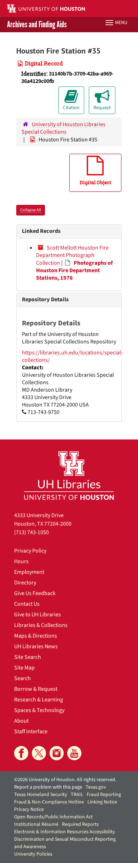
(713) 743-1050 (31, 532)
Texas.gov (96, 787)
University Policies (33, 854)
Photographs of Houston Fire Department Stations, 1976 (74, 270)
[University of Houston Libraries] (69, 475)
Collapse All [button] (30, 210)
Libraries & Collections (41, 625)
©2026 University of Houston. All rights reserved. (65, 779)
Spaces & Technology (39, 710)
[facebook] (21, 753)
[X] (39, 753)
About (21, 721)
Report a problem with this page (48, 787)
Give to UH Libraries (37, 614)
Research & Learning (38, 700)
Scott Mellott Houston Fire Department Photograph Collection (72, 255)
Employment (29, 572)
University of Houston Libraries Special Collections (63, 128)
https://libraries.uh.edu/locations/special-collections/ (72, 356)
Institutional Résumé (36, 824)
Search (22, 678)
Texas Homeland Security (40, 794)
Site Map (24, 668)
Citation (71, 107)
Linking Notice (102, 802)
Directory (25, 583)
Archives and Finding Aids (37, 24)
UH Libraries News (36, 646)
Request (102, 107)
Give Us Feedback (35, 593)
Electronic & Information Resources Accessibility (64, 831)
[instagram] (57, 753)
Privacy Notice (29, 809)
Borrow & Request (35, 689)
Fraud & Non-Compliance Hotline (49, 802)
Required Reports (80, 824)
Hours (21, 561)
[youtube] (74, 753)
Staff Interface (30, 731)
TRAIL (77, 794)
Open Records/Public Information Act (53, 816)
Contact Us (27, 604)
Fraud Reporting (104, 794)
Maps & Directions (35, 636)
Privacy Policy (30, 551)
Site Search (27, 657)
